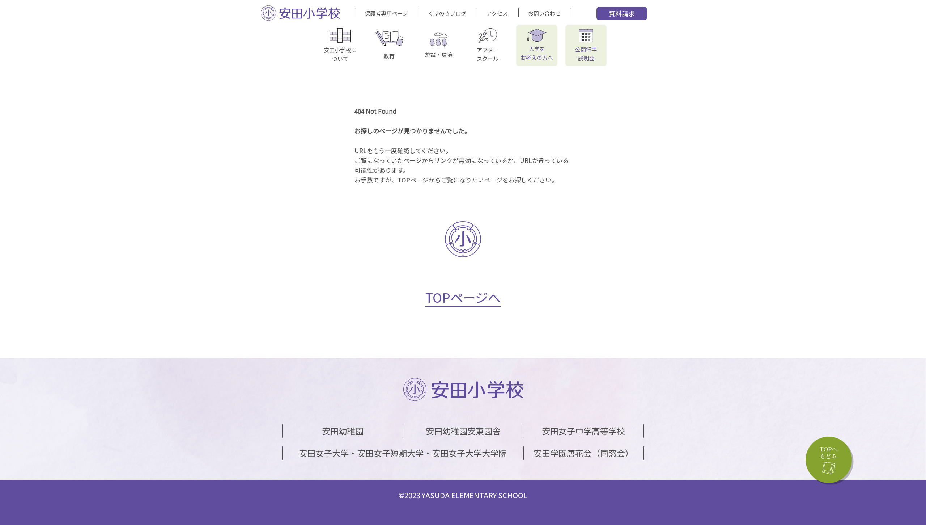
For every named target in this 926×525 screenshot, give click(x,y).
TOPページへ (463, 297)
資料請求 (622, 13)
